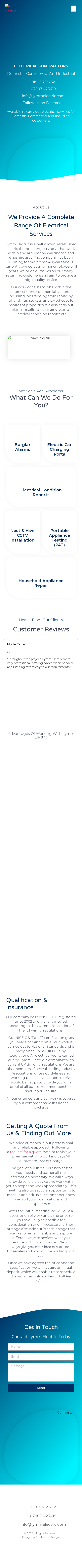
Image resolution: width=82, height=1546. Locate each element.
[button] (73, 9)
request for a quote (26, 1152)
